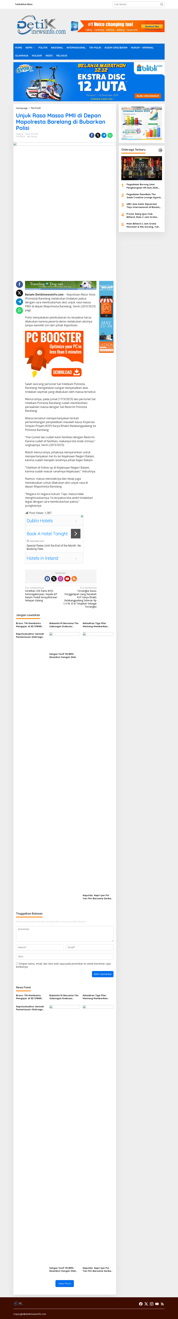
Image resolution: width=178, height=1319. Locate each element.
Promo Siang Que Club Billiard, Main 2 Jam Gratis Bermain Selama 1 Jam (142, 215)
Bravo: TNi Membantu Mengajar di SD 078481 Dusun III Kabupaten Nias (31, 625)
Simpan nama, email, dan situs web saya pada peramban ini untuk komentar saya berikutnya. (63, 965)
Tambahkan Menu (24, 4)
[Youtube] (67, 578)
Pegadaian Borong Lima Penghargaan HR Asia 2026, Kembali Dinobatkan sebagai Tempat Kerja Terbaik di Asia (143, 186)
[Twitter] (54, 578)
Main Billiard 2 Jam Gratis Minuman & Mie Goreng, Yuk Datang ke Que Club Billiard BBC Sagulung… (143, 225)
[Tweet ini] (97, 135)
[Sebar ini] (91, 135)
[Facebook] (47, 578)
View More (64, 1283)
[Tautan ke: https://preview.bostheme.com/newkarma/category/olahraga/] (160, 150)
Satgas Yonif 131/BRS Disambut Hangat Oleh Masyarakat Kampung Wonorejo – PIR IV (62, 656)
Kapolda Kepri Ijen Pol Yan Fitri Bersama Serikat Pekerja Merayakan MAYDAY (97, 897)
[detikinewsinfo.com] (41, 25)
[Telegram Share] (104, 135)
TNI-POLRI (20, 136)
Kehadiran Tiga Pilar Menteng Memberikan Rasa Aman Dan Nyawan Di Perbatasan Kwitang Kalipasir (97, 625)
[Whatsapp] (110, 135)
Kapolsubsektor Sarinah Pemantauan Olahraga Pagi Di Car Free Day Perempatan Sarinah (30, 635)
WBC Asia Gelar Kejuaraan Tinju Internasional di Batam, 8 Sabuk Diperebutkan (143, 206)
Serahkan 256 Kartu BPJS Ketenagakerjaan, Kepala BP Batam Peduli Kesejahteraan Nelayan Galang (41, 594)
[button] (162, 4)
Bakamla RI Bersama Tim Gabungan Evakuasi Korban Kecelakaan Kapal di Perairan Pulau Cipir (64, 625)
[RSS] (74, 578)
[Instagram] (60, 578)
